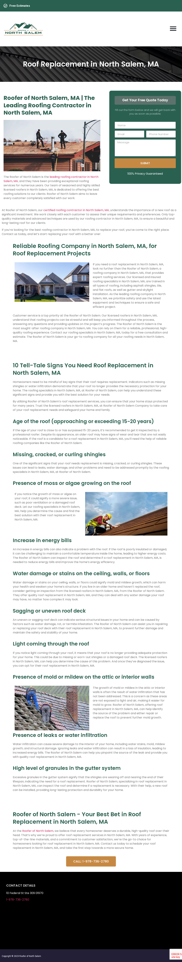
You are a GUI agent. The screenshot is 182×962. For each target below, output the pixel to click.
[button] (173, 28)
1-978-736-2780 (17, 900)
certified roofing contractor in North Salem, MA (76, 210)
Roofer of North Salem (37, 831)
